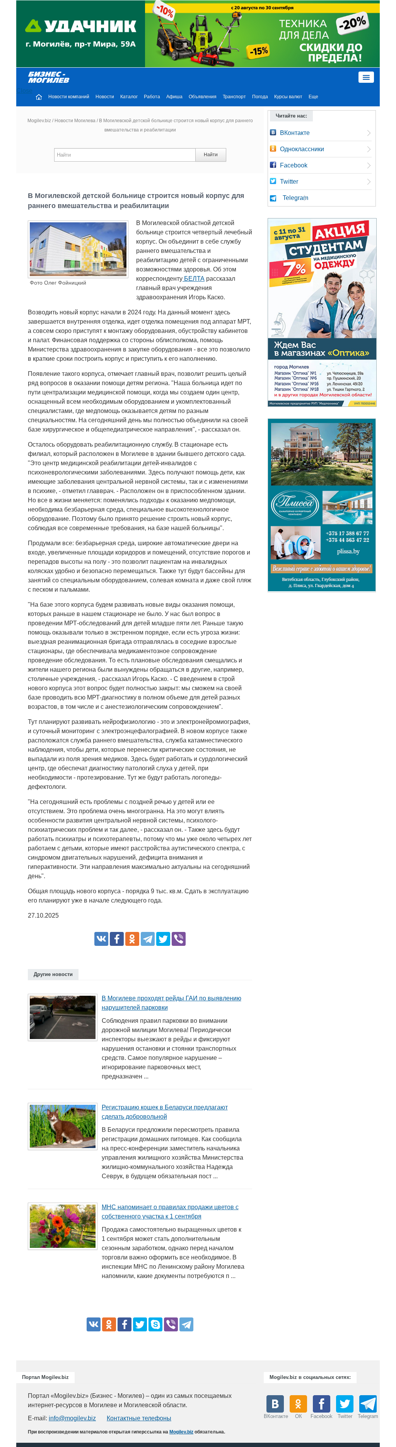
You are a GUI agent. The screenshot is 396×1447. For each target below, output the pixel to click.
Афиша (174, 96)
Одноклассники (302, 149)
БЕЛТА (194, 278)
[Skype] (155, 1324)
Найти (211, 154)
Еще (313, 96)
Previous (260, 507)
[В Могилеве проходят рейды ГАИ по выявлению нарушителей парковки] (65, 1020)
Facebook (293, 165)
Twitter (289, 181)
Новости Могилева (75, 120)
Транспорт (234, 96)
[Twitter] (163, 939)
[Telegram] (148, 939)
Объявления (203, 96)
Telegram (295, 198)
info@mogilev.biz (72, 1418)
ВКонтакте (295, 133)
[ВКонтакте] (101, 939)
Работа (152, 96)
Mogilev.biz (39, 120)
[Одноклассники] (132, 939)
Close (24, 90)
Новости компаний (68, 96)
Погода (260, 96)
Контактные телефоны (139, 1418)
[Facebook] (117, 939)
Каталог (129, 96)
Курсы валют (288, 96)
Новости (105, 96)
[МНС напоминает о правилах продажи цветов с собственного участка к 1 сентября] (65, 1228)
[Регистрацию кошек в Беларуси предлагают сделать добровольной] (65, 1129)
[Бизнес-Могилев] (49, 76)
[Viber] (179, 939)
